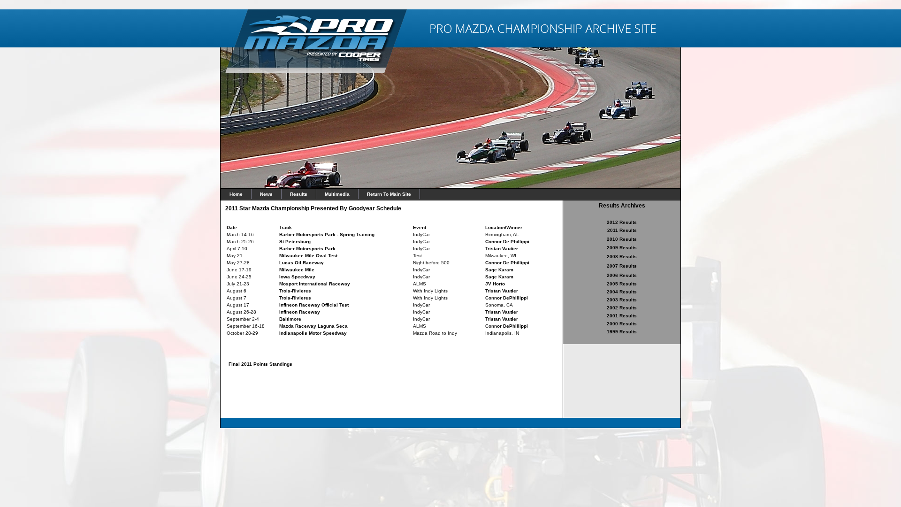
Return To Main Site (389, 194)
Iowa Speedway (297, 276)
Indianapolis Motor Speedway (313, 333)
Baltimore (290, 319)
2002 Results (622, 307)
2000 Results (622, 323)
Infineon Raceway (299, 312)
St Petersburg (295, 241)
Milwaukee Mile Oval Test (308, 255)
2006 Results (622, 275)
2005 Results (622, 283)
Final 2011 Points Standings (260, 364)
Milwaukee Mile (296, 269)
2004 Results (622, 291)
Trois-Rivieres (295, 290)
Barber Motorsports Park (307, 248)
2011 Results (622, 230)
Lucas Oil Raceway (301, 262)
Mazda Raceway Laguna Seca (313, 326)
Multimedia (337, 194)
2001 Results (622, 315)
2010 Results (622, 239)
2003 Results (622, 299)
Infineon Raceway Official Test (314, 304)
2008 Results (622, 256)
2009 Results (622, 247)
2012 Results (622, 222)
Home (236, 194)
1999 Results (622, 331)
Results (298, 194)
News (266, 194)
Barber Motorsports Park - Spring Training (326, 234)
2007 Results (622, 266)
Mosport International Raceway (314, 283)
